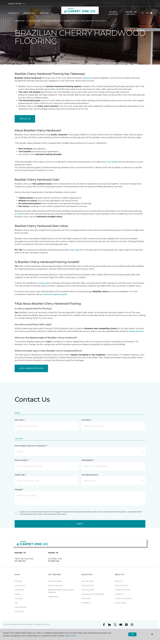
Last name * (86, 420)
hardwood (87, 78)
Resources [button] (28, 13)
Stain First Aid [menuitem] (87, 585)
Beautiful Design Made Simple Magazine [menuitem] (61, 591)
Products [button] (13, 13)
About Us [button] (43, 13)
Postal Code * (20, 475)
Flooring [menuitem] (18, 581)
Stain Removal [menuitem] (87, 581)
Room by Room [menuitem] (121, 585)
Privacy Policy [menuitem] (121, 603)
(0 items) (151, 13)
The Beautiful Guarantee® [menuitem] (92, 594)
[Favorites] (147, 13)
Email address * (87, 460)
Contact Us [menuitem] (119, 594)
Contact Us (24, 119)
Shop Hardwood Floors (31, 368)
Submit (80, 524)
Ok (132, 634)
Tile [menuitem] (16, 603)
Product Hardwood (52, 21)
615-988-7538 (53, 561)
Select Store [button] (14, 4)
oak (57, 89)
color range (111, 162)
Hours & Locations (113, 13)
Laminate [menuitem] (19, 598)
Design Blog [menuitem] (53, 597)
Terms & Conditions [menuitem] (123, 598)
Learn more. (70, 636)
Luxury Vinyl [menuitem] (20, 585)
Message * (19, 489)
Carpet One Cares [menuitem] (122, 590)
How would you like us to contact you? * (31, 446)
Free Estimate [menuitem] (21, 607)
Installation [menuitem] (86, 603)
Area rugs (74, 250)
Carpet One (19, 21)
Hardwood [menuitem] (19, 590)
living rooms (45, 283)
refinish (20, 214)
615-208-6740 (20, 561)
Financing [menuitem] (19, 611)
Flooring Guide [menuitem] (87, 590)
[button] (142, 13)
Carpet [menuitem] (17, 594)
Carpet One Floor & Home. (22, 624)
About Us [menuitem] (119, 581)
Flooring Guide (34, 21)
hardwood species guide (55, 294)
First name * (20, 420)
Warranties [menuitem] (86, 598)
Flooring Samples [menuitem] (55, 585)
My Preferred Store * (89, 475)
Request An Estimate (131, 13)
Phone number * (21, 460)
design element (136, 331)
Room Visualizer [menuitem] (55, 581)
